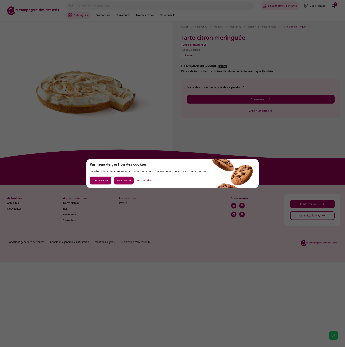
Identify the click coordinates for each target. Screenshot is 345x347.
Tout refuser (124, 180)
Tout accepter (100, 180)
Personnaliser (144, 180)
